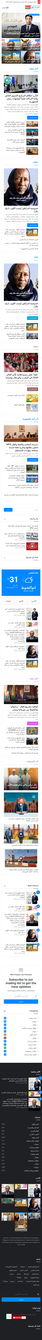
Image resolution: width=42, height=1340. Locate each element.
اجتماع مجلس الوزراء (33, 1266)
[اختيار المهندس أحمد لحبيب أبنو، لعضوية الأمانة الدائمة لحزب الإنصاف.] (32, 614)
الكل (17, 678)
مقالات (34, 1025)
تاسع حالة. (26, 1274)
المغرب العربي (34, 1134)
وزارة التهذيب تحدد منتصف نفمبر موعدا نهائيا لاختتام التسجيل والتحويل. (14, 536)
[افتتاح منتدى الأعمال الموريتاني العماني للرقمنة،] (8, 1201)
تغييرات (11, 1274)
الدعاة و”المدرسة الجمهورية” (29, 249)
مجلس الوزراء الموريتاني (32, 1281)
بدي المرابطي (35, 1274)
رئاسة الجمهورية (34, 1277)
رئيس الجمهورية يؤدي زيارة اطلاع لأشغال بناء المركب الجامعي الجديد (16, 740)
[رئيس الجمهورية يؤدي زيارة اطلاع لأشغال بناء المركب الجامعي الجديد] (32, 741)
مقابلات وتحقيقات (31, 1051)
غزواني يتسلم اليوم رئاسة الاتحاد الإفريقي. (24, 845)
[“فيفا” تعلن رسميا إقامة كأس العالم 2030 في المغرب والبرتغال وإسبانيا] (21, 362)
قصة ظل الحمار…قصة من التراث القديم (14, 1092)
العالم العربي (35, 1131)
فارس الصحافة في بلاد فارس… (28, 239)
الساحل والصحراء (33, 1128)
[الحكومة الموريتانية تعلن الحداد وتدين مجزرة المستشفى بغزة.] (32, 546)
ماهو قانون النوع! (19, 405)
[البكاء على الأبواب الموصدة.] (32, 398)
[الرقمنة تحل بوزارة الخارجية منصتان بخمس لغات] (32, 142)
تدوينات (37, 53)
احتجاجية (22, 1266)
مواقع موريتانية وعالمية (34, 14)
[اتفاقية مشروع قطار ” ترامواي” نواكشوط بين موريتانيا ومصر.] (21, 694)
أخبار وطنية (33, 1018)
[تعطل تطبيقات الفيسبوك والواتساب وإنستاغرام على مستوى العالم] (32, 479)
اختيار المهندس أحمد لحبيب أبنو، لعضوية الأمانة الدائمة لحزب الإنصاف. (15, 611)
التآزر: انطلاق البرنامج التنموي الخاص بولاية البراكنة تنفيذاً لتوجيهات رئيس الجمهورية (21, 98)
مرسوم (12, 1281)
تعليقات (8, 601)
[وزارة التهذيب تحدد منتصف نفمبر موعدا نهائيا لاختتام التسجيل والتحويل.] (32, 536)
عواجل (34, 1038)
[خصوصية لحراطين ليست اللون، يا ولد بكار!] (21, 187)
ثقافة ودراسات (32, 1041)
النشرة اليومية (13, 1270)
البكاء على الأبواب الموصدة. (16, 395)
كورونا (25, 1277)
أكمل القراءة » (33, 117)
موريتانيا (5, 1281)
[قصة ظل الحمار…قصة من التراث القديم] (32, 624)
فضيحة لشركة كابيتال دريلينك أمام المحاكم (24, 753)
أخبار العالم (32, 771)
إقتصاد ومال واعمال (12, 680)
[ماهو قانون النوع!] (32, 408)
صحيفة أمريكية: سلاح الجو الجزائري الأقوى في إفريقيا (21, 495)
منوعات (37, 40)
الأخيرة (34, 601)
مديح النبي (20, 1281)
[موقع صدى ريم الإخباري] (32, 7)
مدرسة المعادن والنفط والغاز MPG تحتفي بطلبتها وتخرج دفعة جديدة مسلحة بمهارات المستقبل (14, 124)
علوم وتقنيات (32, 1048)
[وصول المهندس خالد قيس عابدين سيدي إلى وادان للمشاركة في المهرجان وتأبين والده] (21, 1222)
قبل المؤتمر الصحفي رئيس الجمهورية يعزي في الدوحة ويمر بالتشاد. (14, 132)
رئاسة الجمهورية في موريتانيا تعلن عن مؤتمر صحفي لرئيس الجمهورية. (15, 150)
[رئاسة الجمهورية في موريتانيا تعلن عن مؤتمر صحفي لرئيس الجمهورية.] (32, 151)
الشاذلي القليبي (35, 1270)
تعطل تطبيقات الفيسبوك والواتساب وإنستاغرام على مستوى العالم (16, 478)
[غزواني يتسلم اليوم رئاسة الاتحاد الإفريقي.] (21, 834)
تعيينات (18, 1274)
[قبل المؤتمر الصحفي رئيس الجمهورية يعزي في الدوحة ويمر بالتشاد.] (32, 133)
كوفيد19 (19, 1277)
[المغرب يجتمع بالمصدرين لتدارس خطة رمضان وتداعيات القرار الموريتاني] (21, 858)
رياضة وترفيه (32, 1045)
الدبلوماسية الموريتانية (11, 1266)
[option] (21, 38)
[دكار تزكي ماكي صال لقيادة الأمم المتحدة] (21, 779)
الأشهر (21, 601)
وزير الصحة (36, 1285)
